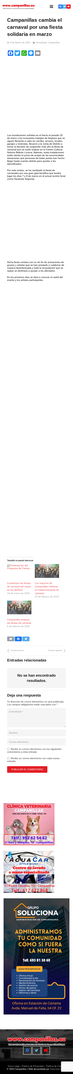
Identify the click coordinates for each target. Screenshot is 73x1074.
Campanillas (54, 42)
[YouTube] (69, 7)
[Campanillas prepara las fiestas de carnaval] (19, 607)
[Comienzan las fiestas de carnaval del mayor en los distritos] (19, 571)
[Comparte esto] (18, 639)
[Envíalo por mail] (10, 639)
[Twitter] (64, 7)
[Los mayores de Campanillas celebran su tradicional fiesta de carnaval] (47, 571)
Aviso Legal (13, 1066)
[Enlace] (18, 6)
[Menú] (51, 6)
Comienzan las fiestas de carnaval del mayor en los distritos (19, 586)
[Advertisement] (36, 95)
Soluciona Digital (58, 1069)
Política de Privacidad (32, 1066)
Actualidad (41, 42)
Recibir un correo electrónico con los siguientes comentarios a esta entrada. (34, 750)
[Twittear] (26, 639)
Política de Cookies (55, 1066)
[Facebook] (60, 7)
